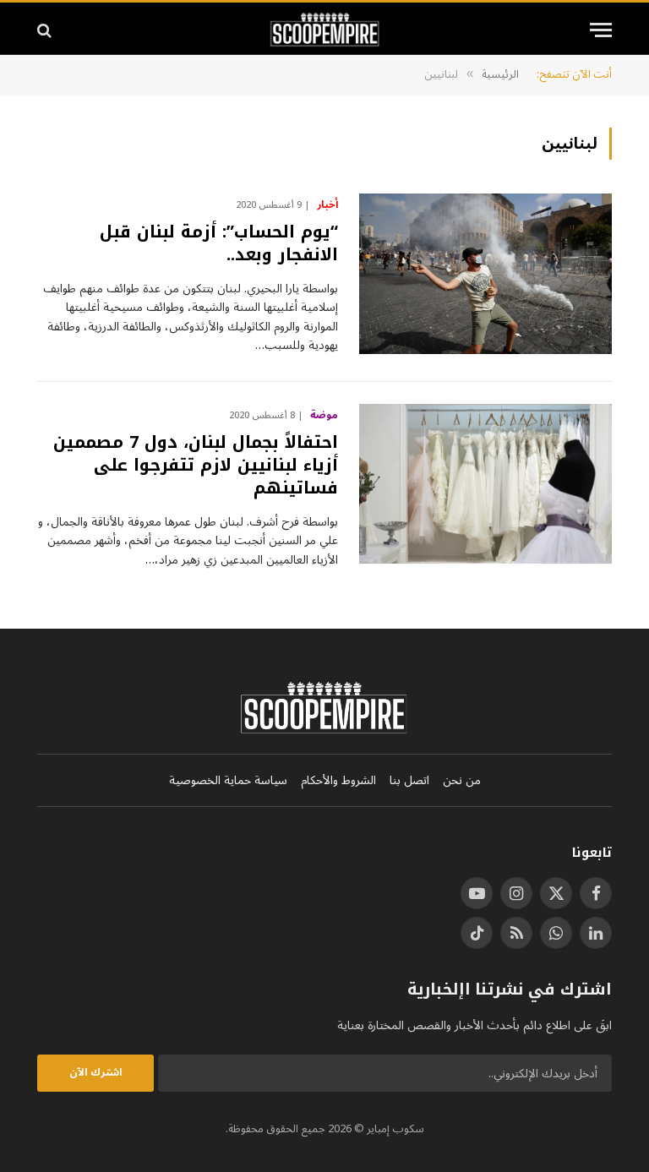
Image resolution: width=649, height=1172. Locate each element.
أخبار (327, 205)
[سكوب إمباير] (325, 30)
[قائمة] (601, 30)
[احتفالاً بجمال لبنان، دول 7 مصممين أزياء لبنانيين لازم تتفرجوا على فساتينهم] (485, 484)
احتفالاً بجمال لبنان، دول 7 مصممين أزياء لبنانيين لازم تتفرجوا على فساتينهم (195, 465)
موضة (324, 415)
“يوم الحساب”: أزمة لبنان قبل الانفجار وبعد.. (219, 243)
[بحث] (46, 30)
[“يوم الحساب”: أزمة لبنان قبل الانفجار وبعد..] (485, 274)
